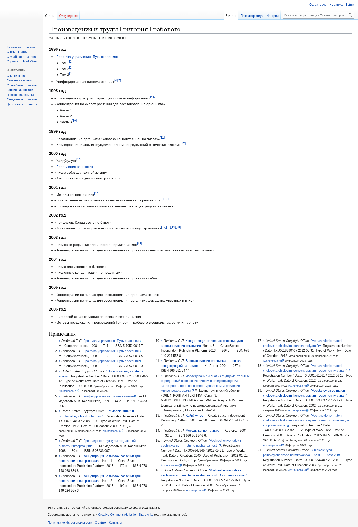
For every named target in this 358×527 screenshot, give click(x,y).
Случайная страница (21, 57)
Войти (350, 4)
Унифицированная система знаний (108, 396)
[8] (73, 109)
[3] (70, 73)
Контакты (115, 522)
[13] (78, 159)
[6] (151, 96)
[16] (170, 199)
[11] (162, 137)
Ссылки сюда (16, 76)
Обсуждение (68, 16)
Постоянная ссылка (20, 95)
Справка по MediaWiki (22, 61)
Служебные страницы (22, 85)
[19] (173, 227)
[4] (116, 80)
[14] (96, 193)
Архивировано (67, 390)
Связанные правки (20, 80)
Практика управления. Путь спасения (111, 341)
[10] (74, 120)
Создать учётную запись (326, 4)
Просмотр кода (251, 16)
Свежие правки (17, 52)
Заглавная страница (21, 47)
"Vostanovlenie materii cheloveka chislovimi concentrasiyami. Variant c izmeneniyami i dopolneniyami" (307, 420)
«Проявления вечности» (73, 167)
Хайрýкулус (194, 415)
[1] (70, 61)
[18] (168, 227)
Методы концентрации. (202, 430)
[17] (163, 227)
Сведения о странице (22, 99)
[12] (183, 143)
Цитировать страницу (22, 104)
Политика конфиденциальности (70, 522)
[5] (119, 80)
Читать (231, 16)
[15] (165, 199)
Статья (50, 16)
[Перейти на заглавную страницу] (21, 19)
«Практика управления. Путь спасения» (86, 57)
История (272, 16)
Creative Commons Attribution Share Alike (125, 514)
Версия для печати (20, 90)
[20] (178, 227)
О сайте (100, 522)
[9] (73, 114)
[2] (70, 67)
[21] (139, 243)
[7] (154, 96)
